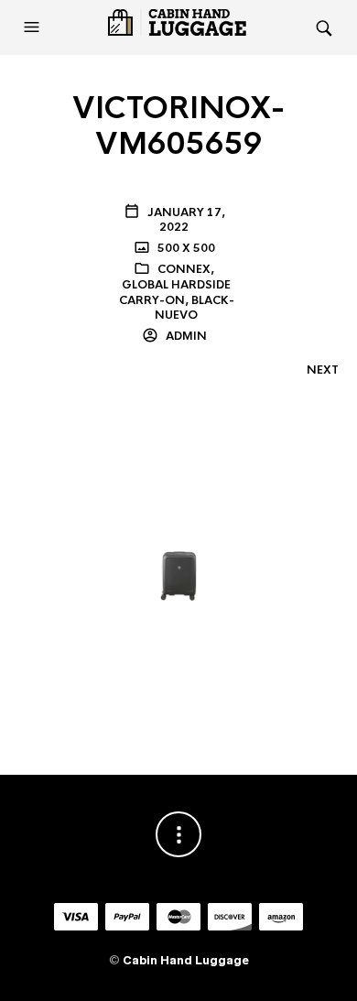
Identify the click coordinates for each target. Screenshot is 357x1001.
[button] (34, 27)
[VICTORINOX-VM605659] (178, 549)
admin (185, 336)
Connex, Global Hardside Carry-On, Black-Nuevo (176, 292)
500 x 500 (185, 248)
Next (323, 370)
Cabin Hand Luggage (186, 960)
